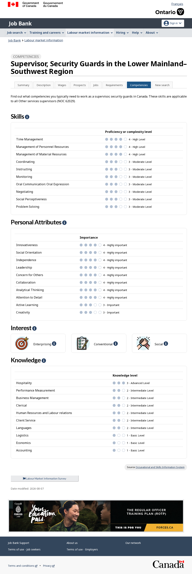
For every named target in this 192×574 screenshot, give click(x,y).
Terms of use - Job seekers (24, 549)
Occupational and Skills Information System (160, 467)
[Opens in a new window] (96, 516)
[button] (27, 117)
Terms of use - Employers (82, 549)
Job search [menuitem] (15, 33)
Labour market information (43, 40)
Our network (133, 543)
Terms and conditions (22, 565)
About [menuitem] (150, 33)
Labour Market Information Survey (46, 478)
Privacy (49, 565)
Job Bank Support (18, 543)
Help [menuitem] (135, 33)
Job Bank (20, 23)
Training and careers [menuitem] (45, 33)
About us (72, 543)
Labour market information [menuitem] (88, 33)
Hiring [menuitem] (120, 33)
